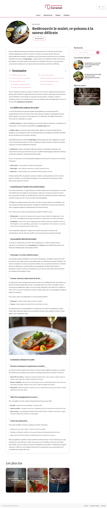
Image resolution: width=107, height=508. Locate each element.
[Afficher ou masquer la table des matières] (46, 71)
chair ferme (28, 59)
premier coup (42, 126)
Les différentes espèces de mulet (18, 75)
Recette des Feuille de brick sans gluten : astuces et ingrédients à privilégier (87, 95)
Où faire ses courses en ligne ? (37, 479)
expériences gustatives (25, 102)
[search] (99, 6)
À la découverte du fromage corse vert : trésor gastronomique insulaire (93, 75)
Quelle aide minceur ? (59, 479)
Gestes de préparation (47, 84)
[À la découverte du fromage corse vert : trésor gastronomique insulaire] (78, 76)
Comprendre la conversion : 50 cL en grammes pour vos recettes (93, 64)
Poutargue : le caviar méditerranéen (21, 84)
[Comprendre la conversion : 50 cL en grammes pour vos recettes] (78, 65)
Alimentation (39, 38)
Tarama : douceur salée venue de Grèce (22, 87)
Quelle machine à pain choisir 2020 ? (16, 479)
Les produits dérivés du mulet (18, 81)
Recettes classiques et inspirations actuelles (52, 78)
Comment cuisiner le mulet (47, 75)
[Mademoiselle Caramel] (53, 7)
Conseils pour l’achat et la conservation (20, 78)
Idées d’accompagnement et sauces (50, 81)
